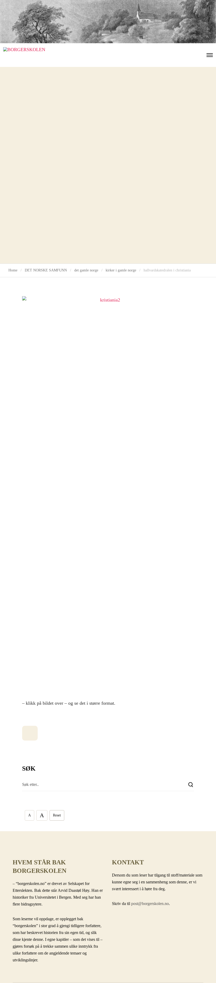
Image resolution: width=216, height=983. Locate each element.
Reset (57, 815)
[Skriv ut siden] (30, 733)
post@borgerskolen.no (150, 903)
